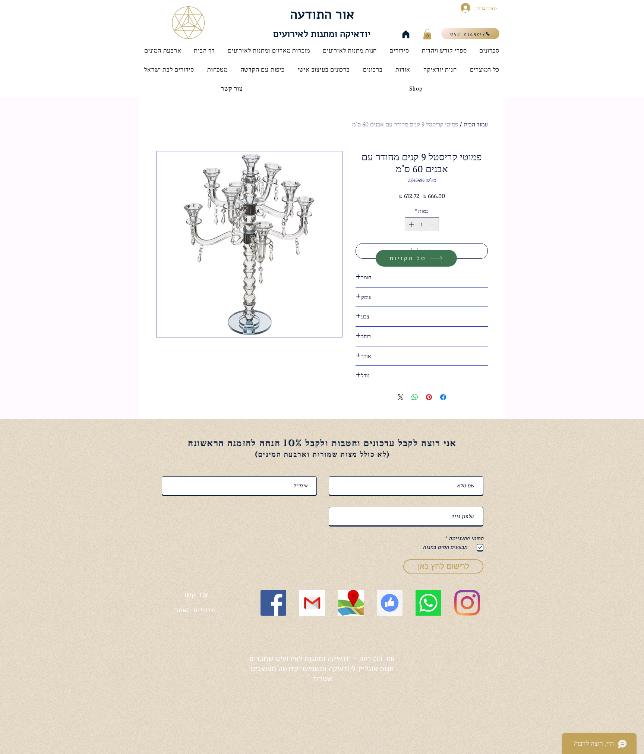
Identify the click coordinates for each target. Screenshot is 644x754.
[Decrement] (433, 224)
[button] (427, 34)
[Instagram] (467, 603)
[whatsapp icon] (428, 603)
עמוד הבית (476, 124)
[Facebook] (273, 603)
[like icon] (389, 603)
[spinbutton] (422, 224)
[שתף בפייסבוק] (443, 397)
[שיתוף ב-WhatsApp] (414, 397)
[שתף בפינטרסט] (428, 397)
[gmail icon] (312, 603)
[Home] (405, 34)
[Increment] (410, 224)
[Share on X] (400, 397)
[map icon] (351, 603)
